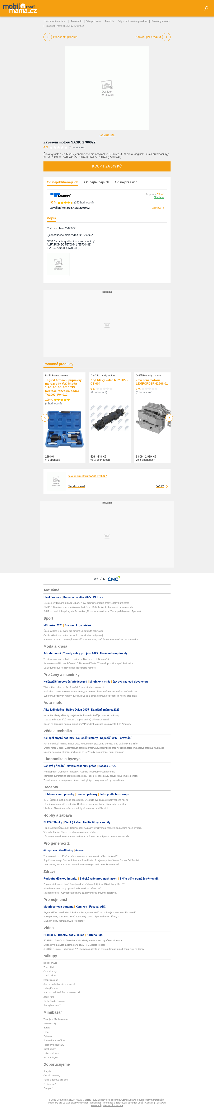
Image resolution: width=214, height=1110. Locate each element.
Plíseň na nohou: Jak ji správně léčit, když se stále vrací (72, 888)
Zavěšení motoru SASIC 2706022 (69, 142)
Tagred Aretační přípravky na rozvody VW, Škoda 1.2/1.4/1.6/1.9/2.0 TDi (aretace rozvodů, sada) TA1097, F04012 (63, 387)
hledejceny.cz (50, 963)
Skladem (159, 197)
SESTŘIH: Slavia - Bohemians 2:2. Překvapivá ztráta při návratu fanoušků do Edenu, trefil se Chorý (93, 949)
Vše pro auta (93, 21)
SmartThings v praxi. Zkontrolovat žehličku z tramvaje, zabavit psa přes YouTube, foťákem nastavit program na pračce (103, 748)
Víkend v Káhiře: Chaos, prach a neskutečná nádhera (70, 832)
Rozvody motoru (161, 21)
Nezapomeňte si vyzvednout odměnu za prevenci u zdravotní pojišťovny (80, 892)
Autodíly (109, 21)
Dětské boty (49, 1049)
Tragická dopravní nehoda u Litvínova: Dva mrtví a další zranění (76, 659)
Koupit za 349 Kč (107, 166)
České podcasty (51, 1075)
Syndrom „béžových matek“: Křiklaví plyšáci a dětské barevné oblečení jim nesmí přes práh (90, 695)
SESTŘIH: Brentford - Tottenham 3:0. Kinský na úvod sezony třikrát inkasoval (82, 940)
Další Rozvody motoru (57, 375)
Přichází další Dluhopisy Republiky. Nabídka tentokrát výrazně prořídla (79, 771)
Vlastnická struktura (113, 1105)
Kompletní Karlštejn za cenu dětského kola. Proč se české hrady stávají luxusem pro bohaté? (90, 776)
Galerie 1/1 (107, 135)
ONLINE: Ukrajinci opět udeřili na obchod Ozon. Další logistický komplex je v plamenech (88, 607)
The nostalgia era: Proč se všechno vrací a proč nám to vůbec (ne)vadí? (80, 856)
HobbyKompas (51, 988)
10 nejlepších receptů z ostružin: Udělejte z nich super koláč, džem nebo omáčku (84, 804)
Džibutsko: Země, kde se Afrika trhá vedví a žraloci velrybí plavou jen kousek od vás (86, 836)
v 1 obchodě (52, 459)
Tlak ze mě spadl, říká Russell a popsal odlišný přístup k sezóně (76, 719)
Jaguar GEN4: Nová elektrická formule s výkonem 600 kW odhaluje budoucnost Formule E (89, 912)
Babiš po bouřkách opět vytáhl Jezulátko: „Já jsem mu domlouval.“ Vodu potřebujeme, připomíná (92, 611)
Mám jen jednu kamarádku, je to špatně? (63, 920)
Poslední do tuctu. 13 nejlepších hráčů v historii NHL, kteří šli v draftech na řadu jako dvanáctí (90, 639)
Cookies (149, 1102)
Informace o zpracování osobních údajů (123, 1102)
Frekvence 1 (49, 1084)
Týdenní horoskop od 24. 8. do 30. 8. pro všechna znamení (73, 687)
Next (169, 418)
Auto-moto (76, 21)
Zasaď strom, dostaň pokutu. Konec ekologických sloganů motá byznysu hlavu (83, 780)
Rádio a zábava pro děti (55, 1079)
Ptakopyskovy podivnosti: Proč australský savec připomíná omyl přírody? (80, 916)
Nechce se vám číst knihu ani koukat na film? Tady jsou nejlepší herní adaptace (83, 752)
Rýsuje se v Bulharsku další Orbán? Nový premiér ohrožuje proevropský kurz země (86, 603)
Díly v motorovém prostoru (133, 21)
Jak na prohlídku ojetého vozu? (59, 984)
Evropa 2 (48, 1088)
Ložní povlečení (51, 1053)
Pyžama (47, 1036)
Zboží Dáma (49, 975)
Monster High (50, 1023)
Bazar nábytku (50, 1057)
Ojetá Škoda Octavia (54, 1001)
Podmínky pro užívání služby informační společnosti (74, 1102)
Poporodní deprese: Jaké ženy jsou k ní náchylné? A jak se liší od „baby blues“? (84, 884)
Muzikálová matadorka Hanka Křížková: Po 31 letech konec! (74, 945)
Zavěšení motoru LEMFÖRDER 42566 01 (152, 381)
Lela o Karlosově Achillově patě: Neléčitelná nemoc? (69, 667)
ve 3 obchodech (100, 459)
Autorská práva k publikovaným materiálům (142, 1099)
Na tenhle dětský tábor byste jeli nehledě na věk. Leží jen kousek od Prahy (81, 715)
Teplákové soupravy (53, 1045)
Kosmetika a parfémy (54, 1040)
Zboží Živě (48, 967)
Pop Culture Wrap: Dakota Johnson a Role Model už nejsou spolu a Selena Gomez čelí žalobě (91, 860)
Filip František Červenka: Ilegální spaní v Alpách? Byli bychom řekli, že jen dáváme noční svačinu (92, 828)
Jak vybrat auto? (52, 1005)
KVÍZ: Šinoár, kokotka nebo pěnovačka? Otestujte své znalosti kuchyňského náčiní (85, 800)
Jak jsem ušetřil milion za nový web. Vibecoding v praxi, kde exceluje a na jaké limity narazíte (90, 743)
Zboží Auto (48, 997)
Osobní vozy (50, 971)
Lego (45, 1032)
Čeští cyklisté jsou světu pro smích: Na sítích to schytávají (73, 631)
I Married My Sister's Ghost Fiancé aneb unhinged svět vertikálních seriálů (81, 864)
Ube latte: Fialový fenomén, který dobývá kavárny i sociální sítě (75, 808)
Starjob (47, 1071)
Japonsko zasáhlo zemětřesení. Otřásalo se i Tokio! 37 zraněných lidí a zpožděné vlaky (88, 663)
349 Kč (156, 208)
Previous (45, 417)
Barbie (46, 1027)
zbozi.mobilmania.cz (55, 21)
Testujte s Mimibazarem (55, 1019)
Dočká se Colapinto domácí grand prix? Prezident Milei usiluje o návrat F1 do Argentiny (87, 724)
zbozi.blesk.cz (50, 980)
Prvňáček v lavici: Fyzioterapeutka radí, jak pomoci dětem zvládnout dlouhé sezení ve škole (90, 691)
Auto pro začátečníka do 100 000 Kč (61, 992)
